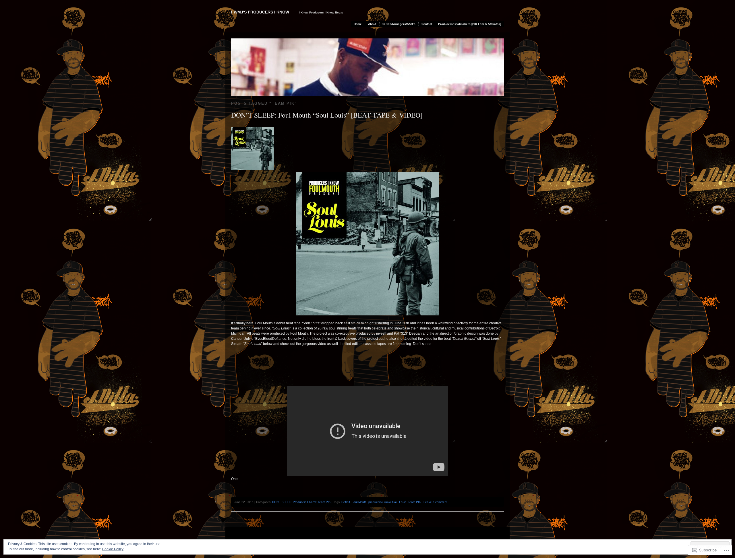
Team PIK (324, 502)
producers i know (379, 502)
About (372, 24)
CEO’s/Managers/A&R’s (398, 24)
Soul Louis (399, 502)
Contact (426, 24)
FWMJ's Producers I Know (260, 12)
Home (358, 24)
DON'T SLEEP (281, 502)
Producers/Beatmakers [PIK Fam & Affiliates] (469, 24)
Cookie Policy (112, 549)
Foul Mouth (359, 502)
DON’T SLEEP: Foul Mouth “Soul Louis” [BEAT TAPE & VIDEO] (327, 115)
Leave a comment (435, 502)
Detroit (345, 502)
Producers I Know (304, 502)
